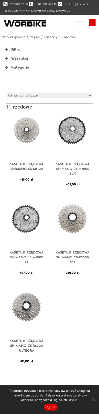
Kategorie (20, 67)
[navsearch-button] (92, 22)
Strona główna (14, 37)
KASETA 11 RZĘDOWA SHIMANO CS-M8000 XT (26, 257)
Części (34, 37)
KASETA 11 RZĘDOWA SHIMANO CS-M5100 (26, 167)
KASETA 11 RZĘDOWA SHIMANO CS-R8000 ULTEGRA (26, 346)
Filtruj (16, 49)
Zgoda (50, 407)
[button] (49, 49)
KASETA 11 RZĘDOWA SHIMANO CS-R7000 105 (72, 257)
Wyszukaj (19, 58)
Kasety (49, 37)
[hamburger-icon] (80, 23)
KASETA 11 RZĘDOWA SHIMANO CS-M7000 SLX (72, 169)
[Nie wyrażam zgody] (93, 399)
